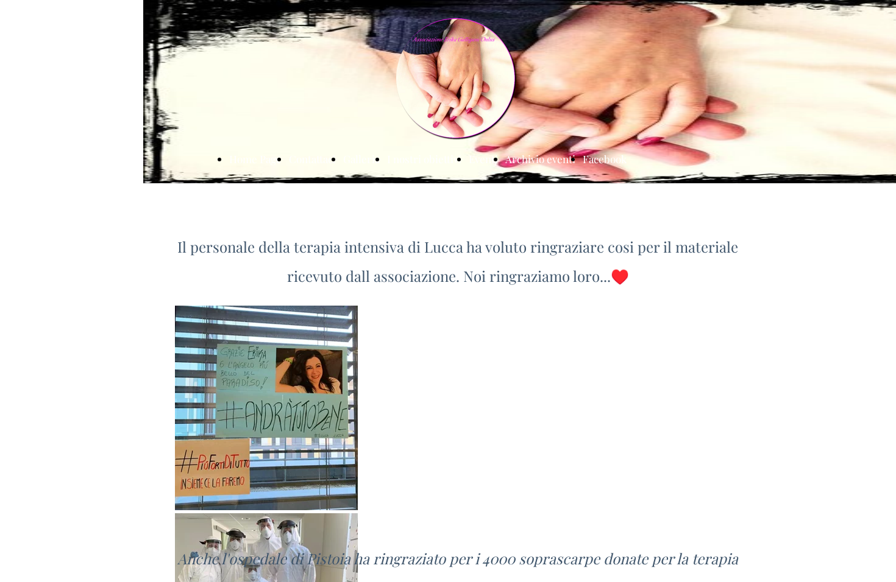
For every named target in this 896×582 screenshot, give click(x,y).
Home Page (255, 159)
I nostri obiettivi (424, 159)
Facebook (605, 159)
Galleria (361, 159)
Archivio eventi (540, 159)
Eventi (483, 159)
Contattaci (312, 159)
